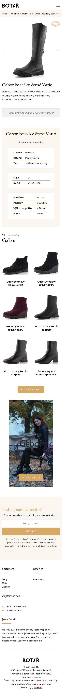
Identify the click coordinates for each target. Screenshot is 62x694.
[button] (57, 50)
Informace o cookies (31, 677)
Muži (4, 582)
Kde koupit (39, 579)
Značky (6, 586)
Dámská (26, 13)
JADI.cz (34, 666)
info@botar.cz (14, 610)
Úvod (4, 13)
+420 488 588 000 (16, 606)
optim (37, 687)
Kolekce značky (31, 389)
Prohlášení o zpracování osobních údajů (31, 673)
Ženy (4, 579)
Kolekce (15, 13)
